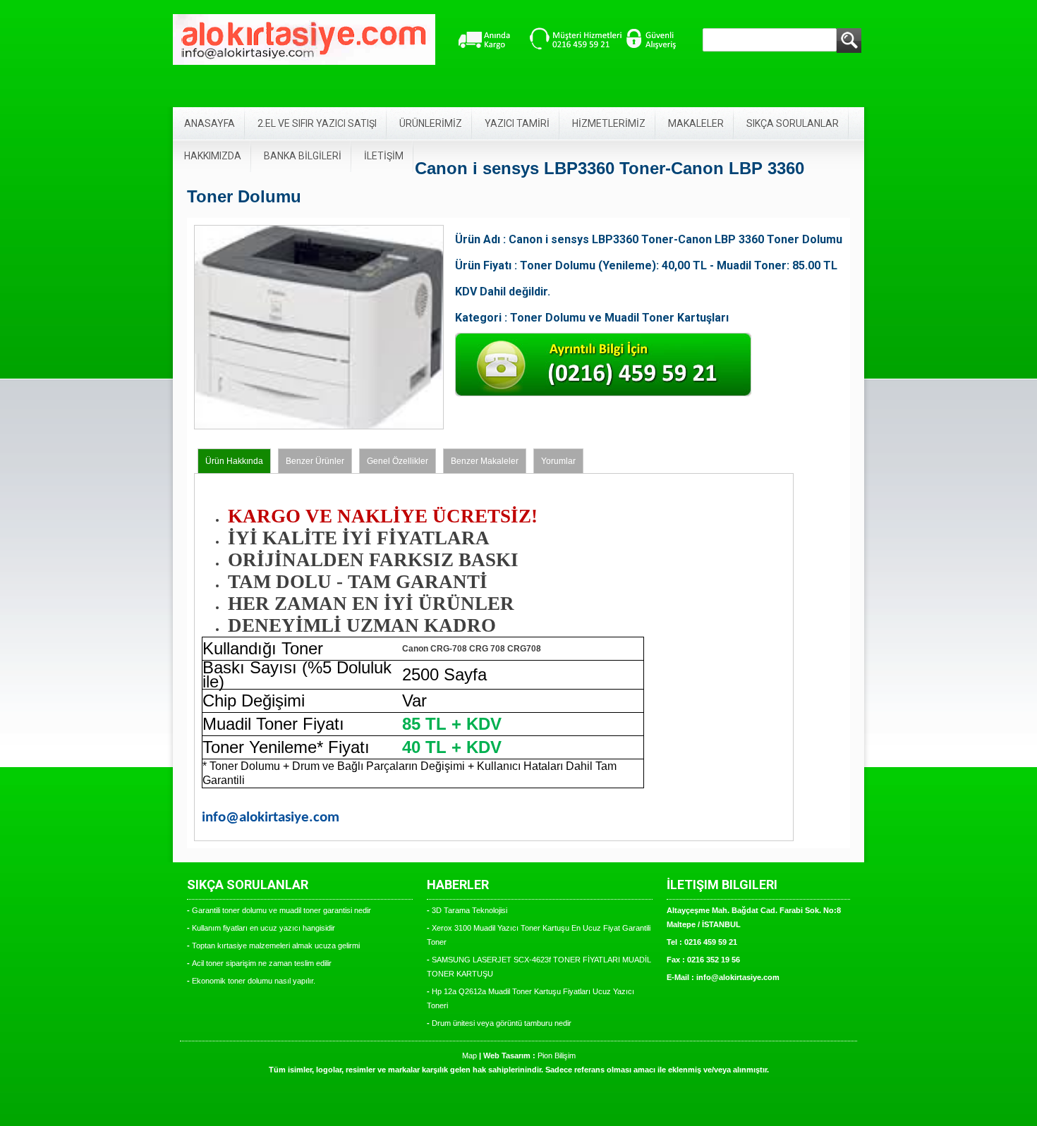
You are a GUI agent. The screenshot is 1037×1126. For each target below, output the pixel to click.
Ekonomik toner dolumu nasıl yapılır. (253, 981)
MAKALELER (696, 123)
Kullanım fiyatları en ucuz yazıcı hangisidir (263, 928)
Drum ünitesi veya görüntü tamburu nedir (501, 1023)
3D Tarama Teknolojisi (469, 910)
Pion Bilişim (557, 1055)
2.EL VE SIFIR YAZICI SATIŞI (317, 123)
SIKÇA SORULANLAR (792, 123)
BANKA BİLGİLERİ (302, 155)
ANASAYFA (209, 123)
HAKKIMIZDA (212, 155)
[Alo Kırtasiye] (304, 39)
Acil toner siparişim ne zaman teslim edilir (262, 963)
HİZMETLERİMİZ (608, 123)
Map (469, 1055)
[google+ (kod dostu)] (467, 419)
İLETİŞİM (384, 155)
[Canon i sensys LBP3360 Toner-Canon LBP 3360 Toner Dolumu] (319, 427)
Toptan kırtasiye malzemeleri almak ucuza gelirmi (276, 945)
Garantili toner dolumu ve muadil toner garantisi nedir (281, 910)
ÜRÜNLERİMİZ (430, 123)
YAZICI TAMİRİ (517, 123)
